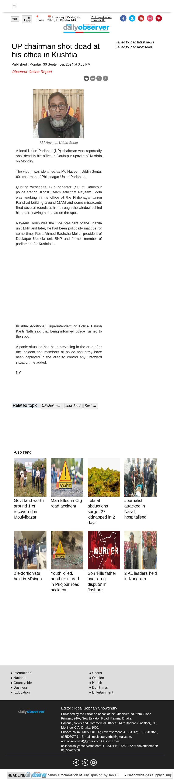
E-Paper (27, 19)
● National (18, 678)
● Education (20, 692)
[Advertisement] (59, 288)
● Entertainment (101, 692)
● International (21, 673)
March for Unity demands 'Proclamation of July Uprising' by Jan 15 (62, 775)
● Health (95, 683)
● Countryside (21, 683)
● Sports (95, 673)
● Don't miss (98, 687)
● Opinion (96, 678)
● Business (19, 687)
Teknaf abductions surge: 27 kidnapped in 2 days (101, 511)
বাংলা (14, 19)
